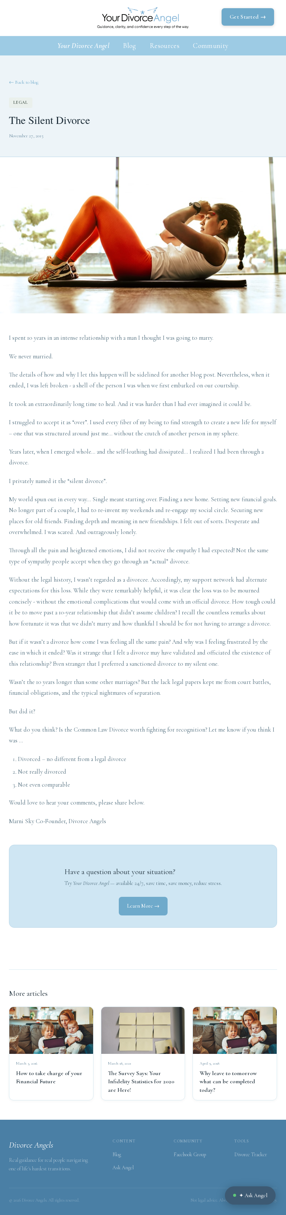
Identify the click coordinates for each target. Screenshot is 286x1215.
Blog (129, 45)
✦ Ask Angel (253, 1195)
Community (210, 45)
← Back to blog (23, 82)
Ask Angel (123, 1167)
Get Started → (248, 16)
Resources (164, 45)
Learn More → (143, 906)
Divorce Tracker (250, 1154)
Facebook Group (190, 1154)
